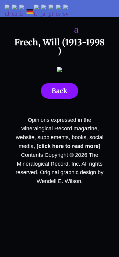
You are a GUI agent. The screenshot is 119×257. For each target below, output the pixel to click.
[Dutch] (8, 11)
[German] (30, 11)
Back (59, 91)
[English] (15, 11)
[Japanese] (45, 11)
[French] (23, 11)
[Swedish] (66, 11)
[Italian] (37, 11)
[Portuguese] (52, 11)
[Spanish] (59, 11)
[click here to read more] (68, 146)
